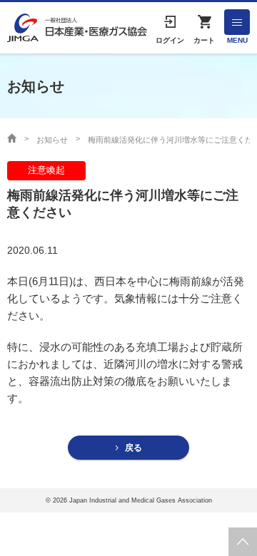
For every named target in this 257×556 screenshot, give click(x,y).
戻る (133, 448)
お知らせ (52, 139)
